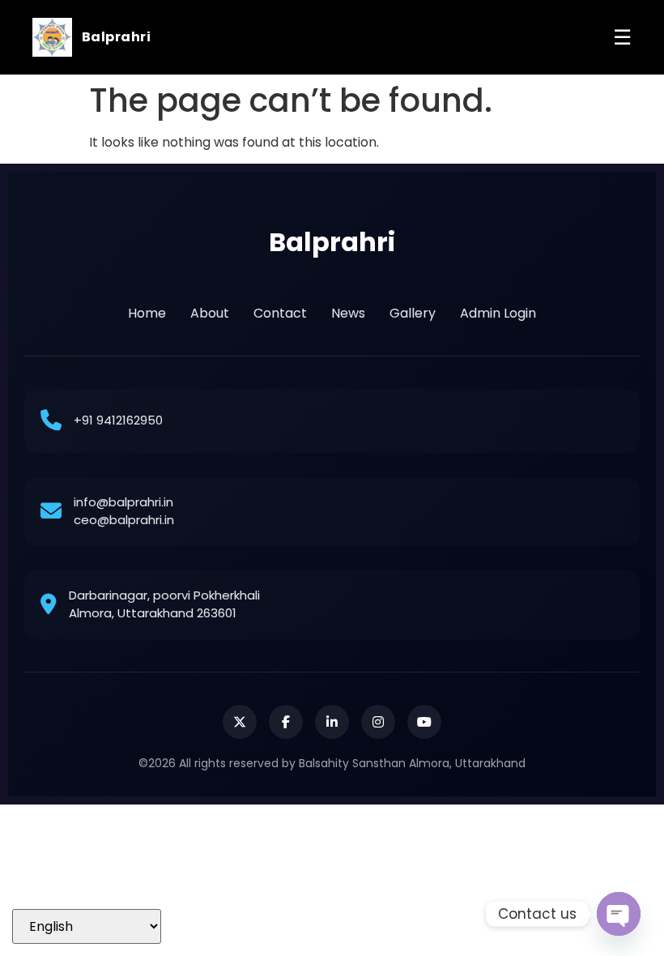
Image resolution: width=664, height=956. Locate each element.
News (348, 313)
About (209, 313)
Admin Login (498, 313)
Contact (280, 313)
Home (147, 313)
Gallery (412, 313)
